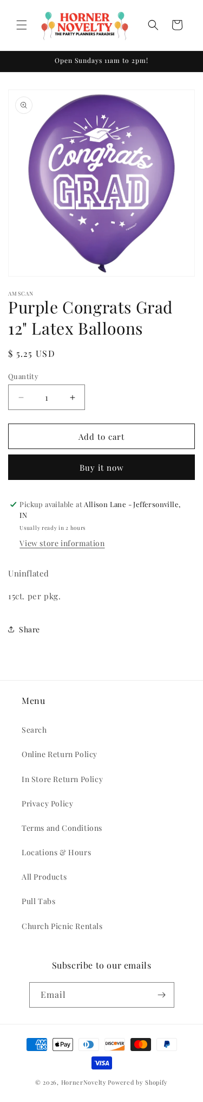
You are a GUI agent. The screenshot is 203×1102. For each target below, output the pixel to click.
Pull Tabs (38, 901)
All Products (44, 877)
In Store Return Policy (62, 779)
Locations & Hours (56, 852)
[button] (22, 25)
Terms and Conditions (62, 828)
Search (34, 730)
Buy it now (102, 467)
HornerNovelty (84, 1082)
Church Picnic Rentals (62, 926)
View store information (61, 543)
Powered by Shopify (138, 1082)
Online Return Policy (59, 754)
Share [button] (29, 629)
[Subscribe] (162, 995)
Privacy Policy (47, 803)
